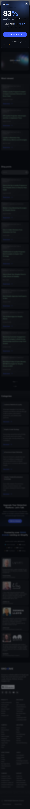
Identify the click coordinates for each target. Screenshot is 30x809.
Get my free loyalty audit (15, 34)
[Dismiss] (26, 3)
